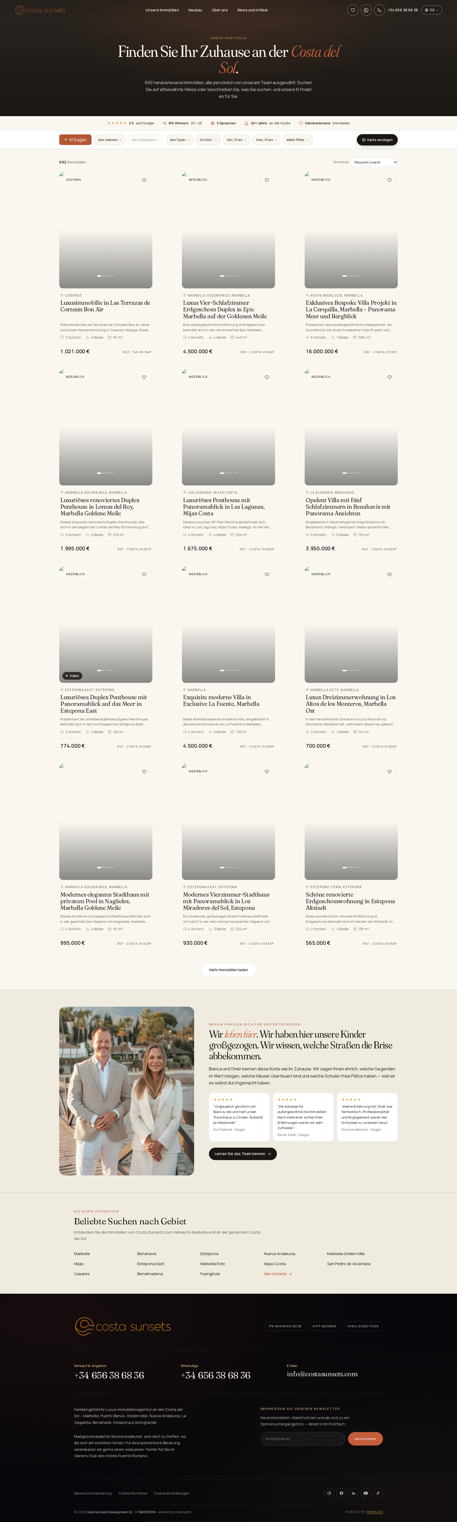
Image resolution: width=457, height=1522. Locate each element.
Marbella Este (212, 1263)
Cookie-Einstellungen (171, 1493)
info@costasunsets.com (322, 1374)
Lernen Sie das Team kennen (240, 1153)
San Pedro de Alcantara (349, 1263)
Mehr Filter (295, 139)
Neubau (195, 9)
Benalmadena (150, 1273)
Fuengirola (210, 1273)
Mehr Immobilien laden (228, 969)
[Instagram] (329, 1493)
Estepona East (150, 1263)
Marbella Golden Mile (346, 1253)
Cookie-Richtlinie (132, 1493)
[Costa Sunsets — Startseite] (40, 10)
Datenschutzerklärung (93, 1493)
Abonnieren (365, 1438)
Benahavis (147, 1253)
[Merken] (144, 180)
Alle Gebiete (275, 1273)
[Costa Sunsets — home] (123, 1326)
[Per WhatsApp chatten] (366, 10)
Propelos (375, 1512)
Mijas (79, 1263)
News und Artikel (252, 9)
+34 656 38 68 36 (109, 1375)
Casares (82, 1273)
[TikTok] (378, 1493)
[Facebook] (341, 1493)
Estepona (209, 1253)
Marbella (82, 1253)
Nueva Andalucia (279, 1253)
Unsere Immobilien (162, 9)
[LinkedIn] (354, 1493)
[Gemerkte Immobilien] (353, 10)
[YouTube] (366, 1493)
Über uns (220, 9)
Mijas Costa (275, 1263)
